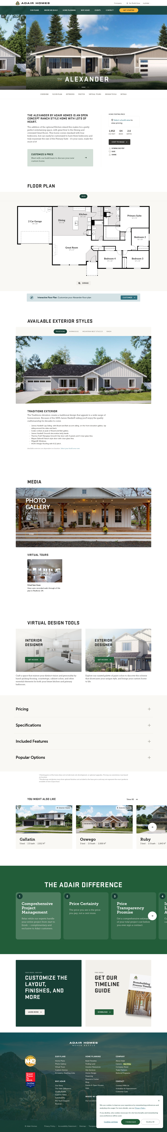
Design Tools (111, 94)
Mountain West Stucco (93, 331)
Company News (122, 1067)
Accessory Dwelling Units (65, 1073)
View (31, 534)
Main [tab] (83, 196)
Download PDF (118, 148)
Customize (127, 297)
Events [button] (98, 10)
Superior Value (61, 1095)
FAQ (87, 1088)
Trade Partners (121, 1070)
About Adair (120, 1061)
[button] (85, 158)
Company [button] (118, 3)
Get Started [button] (128, 10)
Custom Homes (61, 1070)
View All (130, 799)
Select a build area (122, 120)
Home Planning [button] (69, 10)
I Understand (131, 1122)
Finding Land (90, 1064)
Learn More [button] (33, 1012)
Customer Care (122, 1092)
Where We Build (51, 10)
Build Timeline (91, 1061)
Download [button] (103, 1012)
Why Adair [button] (85, 10)
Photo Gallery (60, 1064)
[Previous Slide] (5, 48)
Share (114, 155)
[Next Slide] (161, 48)
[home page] (33, 3)
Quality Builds (60, 1092)
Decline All (150, 1122)
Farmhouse (74, 331)
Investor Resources (92, 1067)
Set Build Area (134, 3)
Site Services (90, 1070)
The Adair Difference (63, 1089)
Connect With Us (122, 1085)
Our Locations (91, 1101)
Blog (87, 1082)
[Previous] (14, 827)
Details (124, 94)
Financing (89, 1076)
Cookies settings (111, 1122)
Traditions (60, 331)
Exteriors (70, 94)
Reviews (58, 1104)
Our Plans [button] (34, 10)
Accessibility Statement (67, 1126)
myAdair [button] (146, 3)
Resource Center (92, 1079)
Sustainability (60, 1098)
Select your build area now (70, 448)
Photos (81, 94)
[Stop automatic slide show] (3, 16)
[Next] (152, 915)
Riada (109, 331)
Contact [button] (109, 10)
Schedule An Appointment (126, 1089)
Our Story (59, 1085)
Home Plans (60, 1061)
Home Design (90, 1073)
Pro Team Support (62, 1101)
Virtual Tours (95, 94)
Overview (44, 94)
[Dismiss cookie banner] (159, 1100)
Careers (119, 1064)
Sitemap (82, 1126)
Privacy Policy (49, 1126)
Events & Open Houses (94, 1085)
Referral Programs (123, 1073)
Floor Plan (57, 94)
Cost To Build (118, 142)
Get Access (33, 660)
